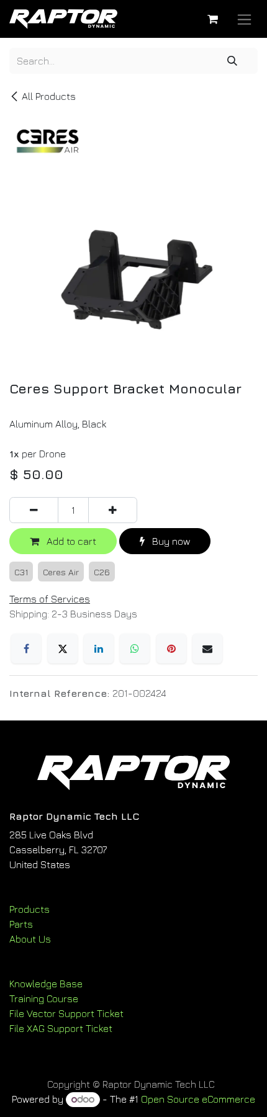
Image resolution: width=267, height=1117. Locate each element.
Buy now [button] (170, 541)
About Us (30, 938)
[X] (63, 648)
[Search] (232, 61)
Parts (21, 924)
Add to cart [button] (70, 541)
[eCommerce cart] (212, 19)
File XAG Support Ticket (60, 1028)
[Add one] (112, 510)
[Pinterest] (171, 648)
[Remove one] (33, 510)
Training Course (43, 998)
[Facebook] (26, 648)
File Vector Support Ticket (66, 1013)
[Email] (207, 648)
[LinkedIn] (99, 648)
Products (29, 909)
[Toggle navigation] (244, 19)
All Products (49, 96)
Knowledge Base (46, 983)
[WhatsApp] (135, 648)
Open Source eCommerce (198, 1099)
